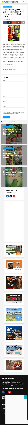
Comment (4, 80)
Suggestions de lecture (7, 6)
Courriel (4, 101)
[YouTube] (14, 196)
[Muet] (18, 302)
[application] (14, 298)
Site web (4, 106)
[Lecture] (9, 302)
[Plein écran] (20, 302)
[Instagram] (10, 196)
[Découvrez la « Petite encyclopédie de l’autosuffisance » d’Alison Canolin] (14, 155)
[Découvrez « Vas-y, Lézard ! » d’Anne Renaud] (14, 176)
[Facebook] (7, 196)
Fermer (25, 396)
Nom (4, 96)
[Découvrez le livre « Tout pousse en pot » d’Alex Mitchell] (14, 134)
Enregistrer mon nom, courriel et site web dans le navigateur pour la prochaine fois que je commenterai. (13, 113)
